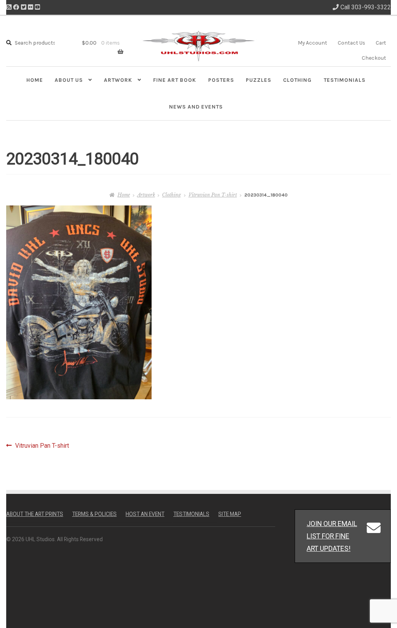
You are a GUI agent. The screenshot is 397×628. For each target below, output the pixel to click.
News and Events (196, 107)
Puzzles (258, 80)
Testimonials (345, 80)
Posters (221, 80)
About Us (69, 80)
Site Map (229, 514)
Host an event (145, 514)
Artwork (118, 80)
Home (34, 80)
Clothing (297, 80)
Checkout (374, 58)
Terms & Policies (94, 514)
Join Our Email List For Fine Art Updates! (332, 535)
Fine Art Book (174, 80)
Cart (381, 43)
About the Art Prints (34, 514)
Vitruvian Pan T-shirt (212, 195)
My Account (312, 43)
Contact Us (351, 43)
